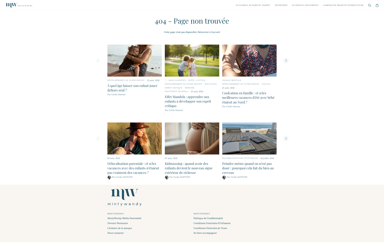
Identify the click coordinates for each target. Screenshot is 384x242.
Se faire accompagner (205, 233)
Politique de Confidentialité (208, 218)
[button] (253, 5)
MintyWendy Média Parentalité (124, 218)
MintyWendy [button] (115, 213)
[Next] (286, 60)
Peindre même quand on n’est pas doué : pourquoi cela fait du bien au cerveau (248, 168)
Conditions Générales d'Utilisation (212, 223)
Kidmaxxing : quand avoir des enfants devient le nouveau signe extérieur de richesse (189, 168)
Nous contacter (115, 233)
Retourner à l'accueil (209, 32)
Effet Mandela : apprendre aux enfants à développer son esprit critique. (188, 101)
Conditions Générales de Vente (210, 228)
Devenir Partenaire (117, 223)
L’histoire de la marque (119, 228)
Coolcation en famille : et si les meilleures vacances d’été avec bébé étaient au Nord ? (248, 97)
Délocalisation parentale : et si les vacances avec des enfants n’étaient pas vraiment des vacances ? (133, 168)
